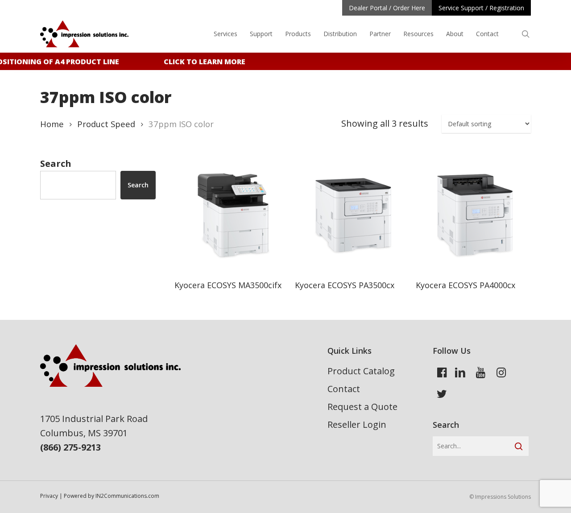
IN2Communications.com (127, 496)
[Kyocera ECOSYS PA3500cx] (351, 215)
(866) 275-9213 (70, 447)
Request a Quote (362, 407)
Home (52, 123)
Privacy (49, 496)
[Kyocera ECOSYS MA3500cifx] (231, 215)
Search (55, 163)
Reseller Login (356, 424)
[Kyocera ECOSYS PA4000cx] (472, 215)
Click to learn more (202, 61)
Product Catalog (361, 371)
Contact (343, 389)
